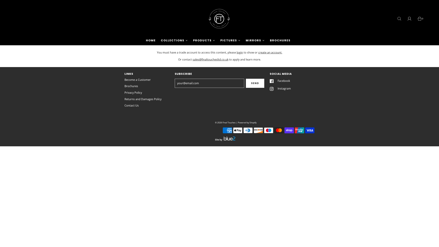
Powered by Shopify (247, 122)
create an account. (270, 52)
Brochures (280, 40)
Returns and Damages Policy (143, 99)
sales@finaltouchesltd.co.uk (210, 59)
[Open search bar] (401, 18)
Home (151, 40)
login (240, 52)
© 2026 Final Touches (225, 122)
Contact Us (131, 105)
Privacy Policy (133, 93)
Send (255, 83)
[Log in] (411, 18)
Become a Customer (137, 80)
